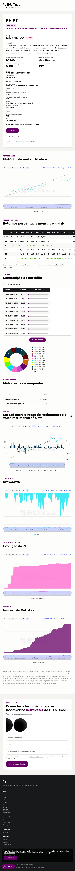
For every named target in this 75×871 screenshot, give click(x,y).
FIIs (4, 800)
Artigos (5, 832)
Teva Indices (10, 107)
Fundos (5, 805)
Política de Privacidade (36, 757)
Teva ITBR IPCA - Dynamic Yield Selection (20, 103)
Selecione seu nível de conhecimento (21, 752)
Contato (5, 842)
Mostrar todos (37, 340)
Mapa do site (40, 867)
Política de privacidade (28, 867)
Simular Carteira (14, 137)
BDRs (4, 797)
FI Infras (5, 802)
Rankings (6, 825)
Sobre (5, 840)
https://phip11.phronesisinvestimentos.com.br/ (22, 124)
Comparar (12, 130)
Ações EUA (6, 812)
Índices (5, 807)
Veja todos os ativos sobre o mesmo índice (21, 142)
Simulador (6, 820)
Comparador (7, 822)
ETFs (4, 795)
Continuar (11, 858)
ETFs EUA (6, 810)
